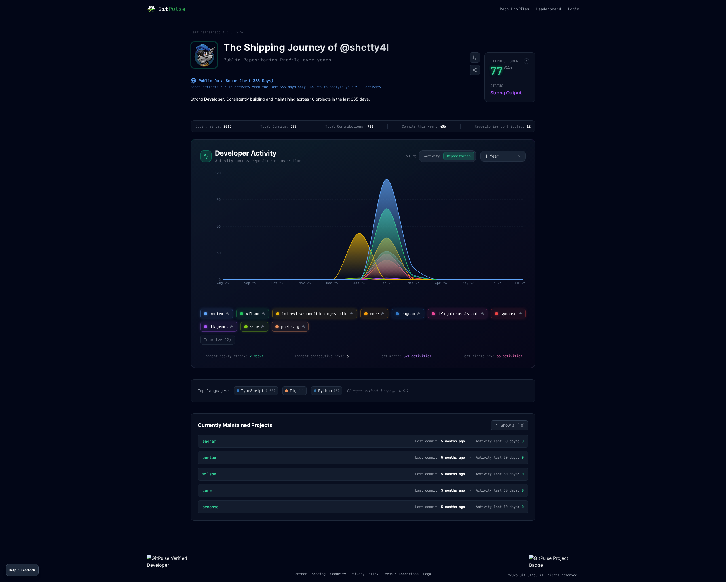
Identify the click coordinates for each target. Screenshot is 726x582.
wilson (209, 474)
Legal (428, 574)
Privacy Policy (364, 574)
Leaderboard (548, 9)
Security (338, 574)
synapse (210, 506)
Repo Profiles (514, 9)
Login (573, 9)
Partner (300, 574)
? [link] (526, 61)
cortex (209, 457)
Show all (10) (513, 425)
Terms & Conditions (401, 574)
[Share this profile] (475, 70)
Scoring (319, 574)
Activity (432, 156)
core (207, 490)
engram (209, 441)
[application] (363, 232)
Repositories (459, 156)
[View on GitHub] (475, 57)
